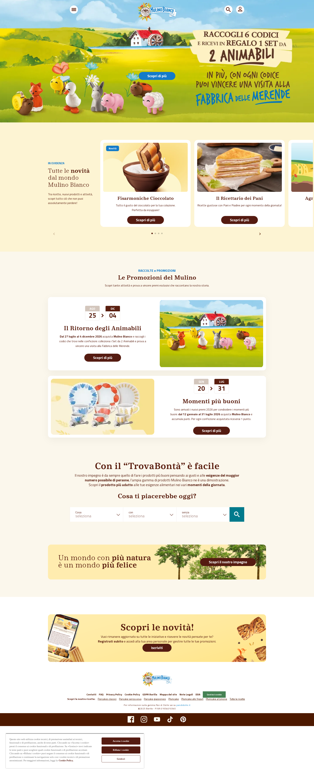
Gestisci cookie (214, 694)
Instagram (144, 719)
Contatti (91, 694)
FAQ (101, 694)
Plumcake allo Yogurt (192, 699)
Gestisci (121, 758)
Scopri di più (157, 76)
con (131, 512)
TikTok (170, 719)
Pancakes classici (107, 699)
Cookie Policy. (66, 760)
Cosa (78, 512)
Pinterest (183, 719)
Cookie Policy (132, 694)
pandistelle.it (183, 705)
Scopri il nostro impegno (228, 562)
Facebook (131, 719)
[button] (74, 9)
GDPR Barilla (149, 694)
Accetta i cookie (121, 741)
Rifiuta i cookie (121, 750)
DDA (198, 694)
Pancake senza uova (130, 699)
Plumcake (173, 699)
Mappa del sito (168, 694)
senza (185, 512)
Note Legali (186, 694)
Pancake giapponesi (155, 699)
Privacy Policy (114, 694)
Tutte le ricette (237, 699)
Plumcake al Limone (216, 699)
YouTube (157, 719)
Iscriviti (157, 647)
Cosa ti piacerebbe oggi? (157, 497)
